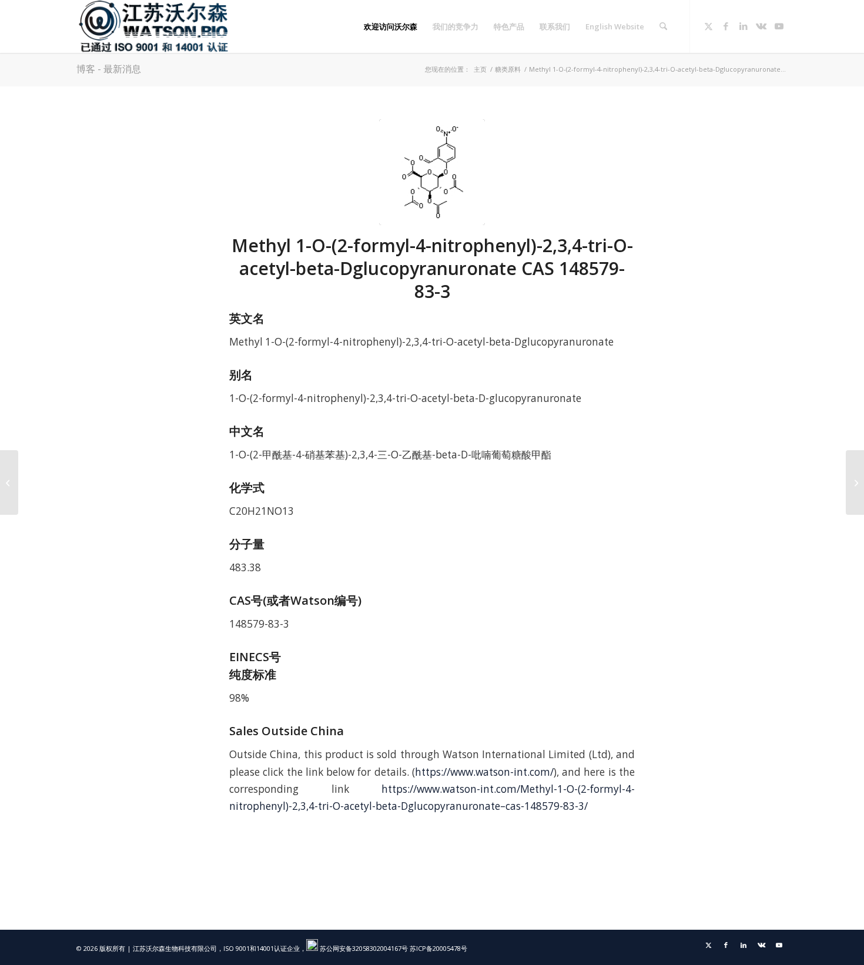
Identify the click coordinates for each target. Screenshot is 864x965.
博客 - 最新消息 (108, 68)
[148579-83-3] (432, 172)
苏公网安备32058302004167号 (363, 948)
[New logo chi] (154, 26)
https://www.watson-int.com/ (484, 772)
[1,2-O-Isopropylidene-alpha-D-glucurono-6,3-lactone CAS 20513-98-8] (855, 482)
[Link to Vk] (761, 26)
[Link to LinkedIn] (743, 26)
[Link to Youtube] (779, 26)
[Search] (663, 26)
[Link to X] (708, 26)
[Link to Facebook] (726, 26)
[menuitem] (390, 26)
